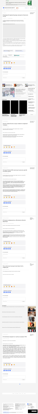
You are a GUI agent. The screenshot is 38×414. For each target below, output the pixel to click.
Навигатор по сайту (15, 9)
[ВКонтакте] (4, 68)
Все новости (32, 114)
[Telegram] (8, 68)
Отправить (23, 77)
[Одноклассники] (6, 68)
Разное (25, 393)
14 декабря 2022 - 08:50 (5, 338)
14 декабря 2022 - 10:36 (5, 223)
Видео (20, 393)
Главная (4, 9)
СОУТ (22, 393)
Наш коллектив (8, 9)
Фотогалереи (16, 393)
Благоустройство (5, 121)
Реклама (12, 9)
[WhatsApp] (10, 68)
